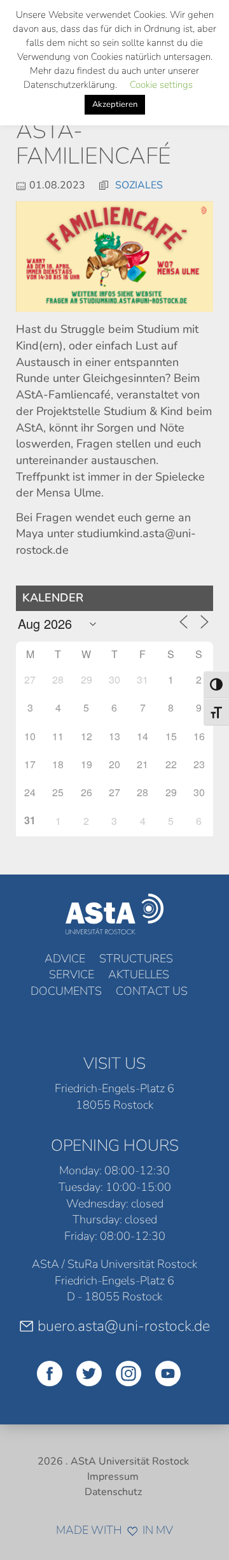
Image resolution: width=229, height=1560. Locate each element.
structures (136, 958)
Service (71, 974)
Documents (66, 991)
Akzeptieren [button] (114, 104)
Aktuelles (138, 974)
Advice (65, 958)
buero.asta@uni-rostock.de (124, 1326)
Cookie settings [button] (161, 84)
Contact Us (152, 991)
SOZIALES (139, 185)
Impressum (113, 1477)
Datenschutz (113, 1492)
